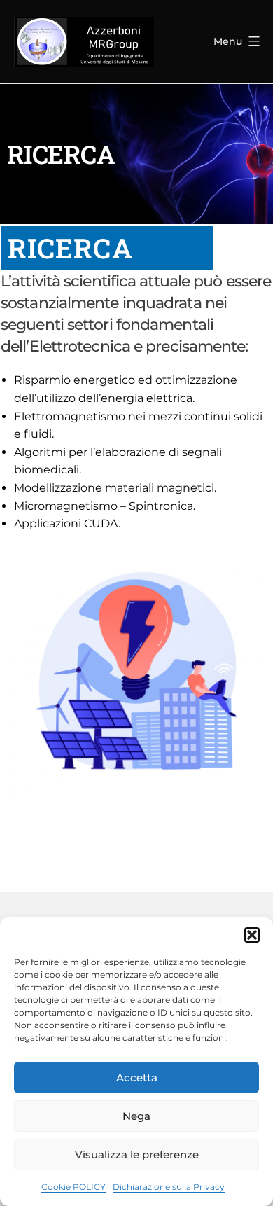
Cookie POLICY (73, 1186)
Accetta (137, 1077)
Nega (136, 1116)
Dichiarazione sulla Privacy (169, 1186)
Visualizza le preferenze (137, 1154)
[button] (252, 935)
